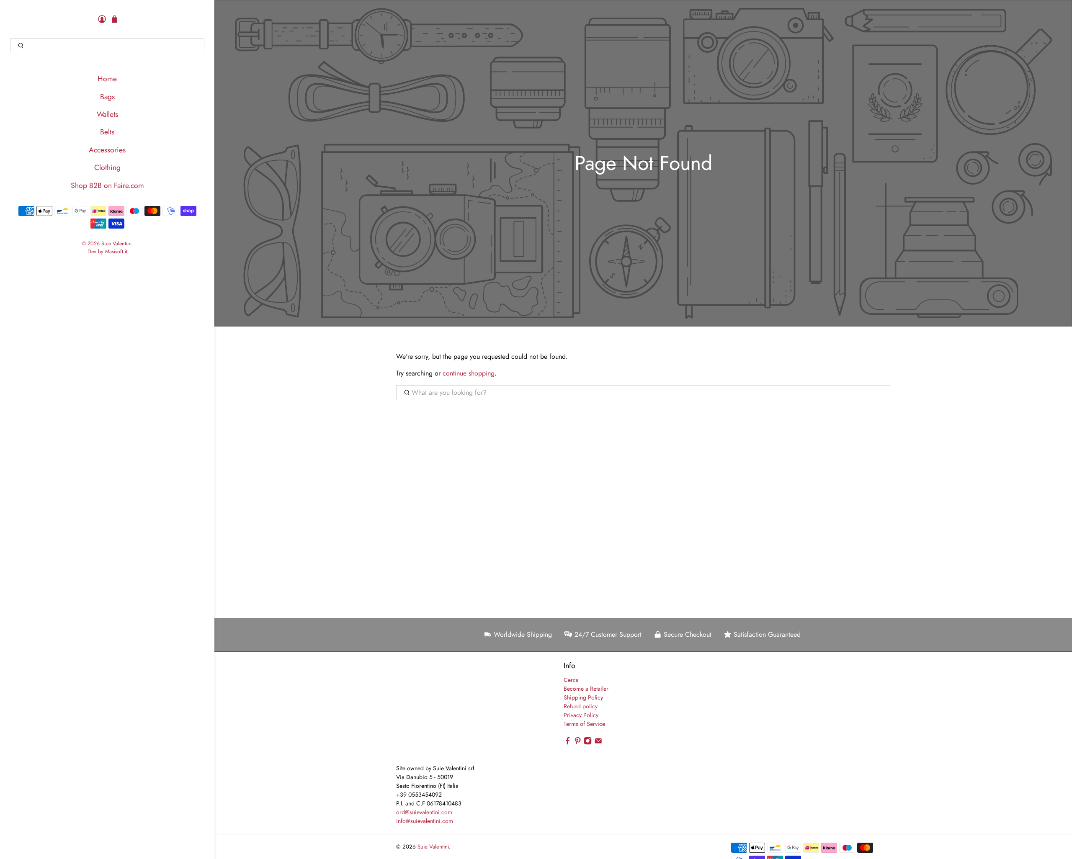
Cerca (571, 680)
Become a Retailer (586, 688)
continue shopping (469, 373)
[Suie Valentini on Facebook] (568, 742)
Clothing (107, 167)
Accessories (107, 149)
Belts (107, 131)
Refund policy (581, 706)
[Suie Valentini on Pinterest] (578, 742)
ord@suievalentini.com (424, 812)
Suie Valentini (116, 243)
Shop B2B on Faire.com (107, 185)
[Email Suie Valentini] (598, 742)
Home (107, 78)
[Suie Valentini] (444, 712)
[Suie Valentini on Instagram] (588, 742)
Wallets (107, 114)
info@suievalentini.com (424, 821)
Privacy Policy (581, 715)
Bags (107, 96)
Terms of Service (584, 724)
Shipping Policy (583, 697)
